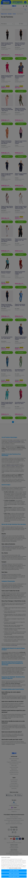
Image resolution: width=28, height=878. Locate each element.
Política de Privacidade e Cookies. (15, 868)
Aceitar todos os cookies (14, 870)
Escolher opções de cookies (14, 876)
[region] (14, 867)
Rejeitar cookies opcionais (14, 873)
